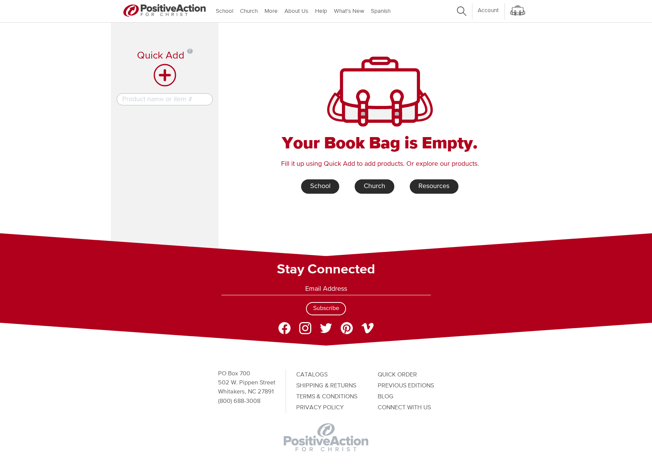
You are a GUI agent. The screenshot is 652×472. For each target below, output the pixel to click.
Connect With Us (404, 407)
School (224, 11)
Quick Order (397, 375)
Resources (433, 186)
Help (321, 11)
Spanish (381, 11)
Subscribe (326, 308)
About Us (296, 11)
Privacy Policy (320, 407)
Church (249, 11)
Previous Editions (406, 386)
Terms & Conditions (326, 396)
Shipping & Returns (326, 386)
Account (488, 10)
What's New (349, 11)
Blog (386, 396)
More (271, 11)
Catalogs (312, 375)
